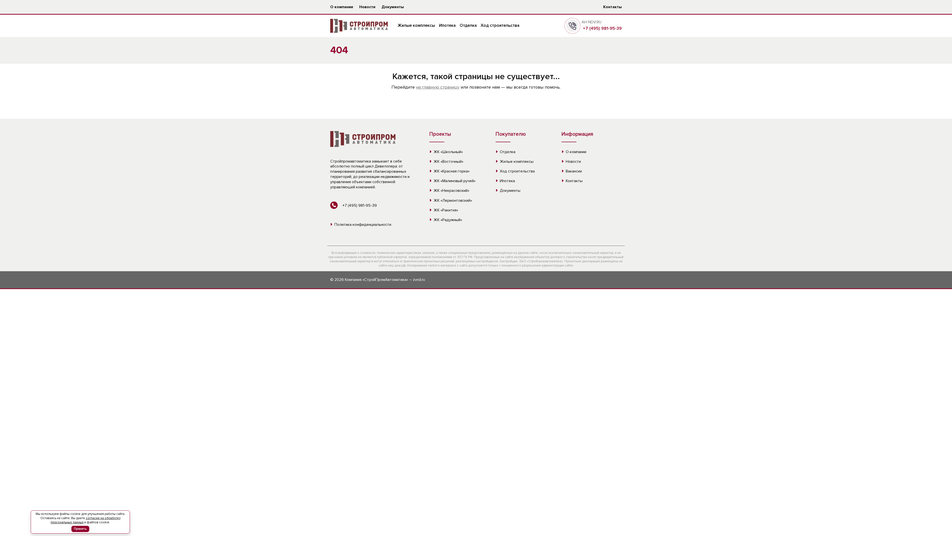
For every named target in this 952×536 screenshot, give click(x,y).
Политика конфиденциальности (362, 224)
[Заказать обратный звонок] (572, 26)
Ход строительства (500, 25)
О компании (341, 6)
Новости (367, 6)
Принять (80, 529)
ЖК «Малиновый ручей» (454, 180)
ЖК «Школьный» (448, 151)
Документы (393, 6)
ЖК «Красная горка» (451, 171)
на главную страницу (437, 87)
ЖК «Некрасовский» (451, 190)
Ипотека (447, 25)
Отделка (468, 25)
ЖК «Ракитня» (445, 210)
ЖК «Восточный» (448, 161)
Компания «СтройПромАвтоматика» (376, 279)
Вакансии (573, 171)
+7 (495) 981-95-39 (602, 28)
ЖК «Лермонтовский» (452, 200)
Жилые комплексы (416, 25)
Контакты (612, 6)
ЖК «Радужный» (447, 219)
